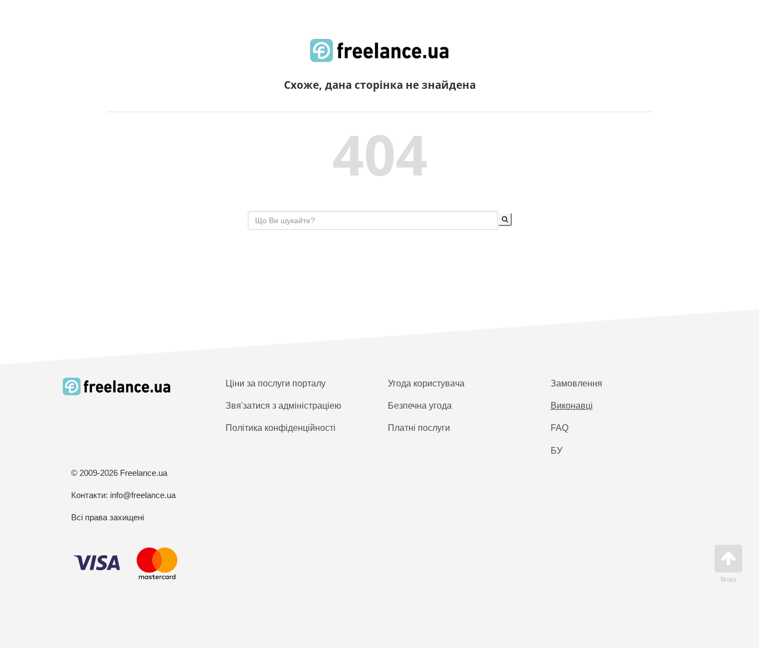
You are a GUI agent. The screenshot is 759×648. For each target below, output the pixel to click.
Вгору (729, 579)
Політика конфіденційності (281, 428)
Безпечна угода (420, 405)
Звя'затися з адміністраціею (283, 405)
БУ (556, 450)
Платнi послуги (419, 428)
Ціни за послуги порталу (276, 383)
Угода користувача (426, 383)
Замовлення (576, 383)
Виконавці (572, 405)
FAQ (559, 428)
